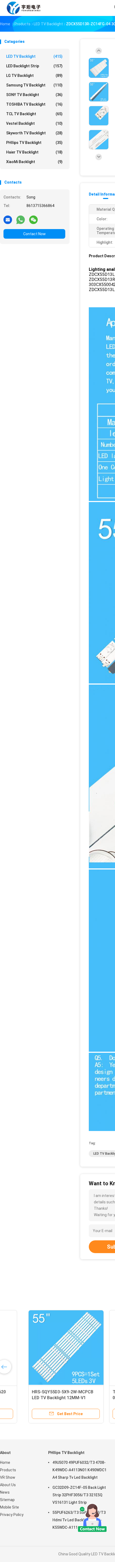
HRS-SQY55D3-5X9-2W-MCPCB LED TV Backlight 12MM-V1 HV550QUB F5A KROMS (38, 1397)
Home (5, 1462)
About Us (8, 1485)
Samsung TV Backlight (34, 85)
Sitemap (7, 1500)
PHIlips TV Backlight (34, 142)
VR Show (7, 1477)
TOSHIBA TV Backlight (34, 104)
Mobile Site (9, 1507)
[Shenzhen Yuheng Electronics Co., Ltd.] (23, 8)
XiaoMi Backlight (34, 162)
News (5, 1492)
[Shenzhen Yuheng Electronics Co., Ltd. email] (7, 219)
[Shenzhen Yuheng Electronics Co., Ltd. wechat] (33, 219)
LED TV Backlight (34, 56)
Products (8, 1470)
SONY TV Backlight (34, 95)
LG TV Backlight (34, 75)
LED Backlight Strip (34, 66)
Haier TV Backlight (34, 152)
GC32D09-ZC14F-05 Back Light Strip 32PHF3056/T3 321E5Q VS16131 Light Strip (79, 1495)
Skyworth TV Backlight (34, 133)
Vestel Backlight (34, 123)
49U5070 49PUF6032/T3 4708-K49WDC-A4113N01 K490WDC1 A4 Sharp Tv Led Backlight (79, 1470)
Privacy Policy (12, 1515)
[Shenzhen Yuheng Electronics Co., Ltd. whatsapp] (20, 219)
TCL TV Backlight (34, 114)
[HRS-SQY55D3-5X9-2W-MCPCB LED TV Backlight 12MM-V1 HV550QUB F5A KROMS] (41, 1347)
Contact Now (34, 234)
